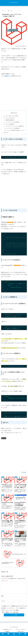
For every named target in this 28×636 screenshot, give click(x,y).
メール (3, 601)
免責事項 (7, 631)
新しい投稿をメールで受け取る (10, 612)
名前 (2, 596)
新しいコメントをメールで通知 (10, 610)
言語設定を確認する (10, 120)
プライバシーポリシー (21, 629)
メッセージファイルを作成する (13, 122)
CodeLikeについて (7, 629)
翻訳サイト (8, 76)
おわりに (6, 132)
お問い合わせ (21, 631)
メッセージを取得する (9, 124)
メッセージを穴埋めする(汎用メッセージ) (15, 130)
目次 (12, 113)
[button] (25, 354)
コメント (4, 580)
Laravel (4, 438)
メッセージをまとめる (9, 117)
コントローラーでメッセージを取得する (15, 126)
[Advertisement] (14, 94)
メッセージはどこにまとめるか (11, 115)
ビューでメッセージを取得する (13, 128)
